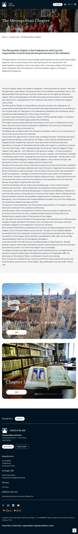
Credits (51, 525)
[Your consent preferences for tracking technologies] (74, 530)
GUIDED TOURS (21, 447)
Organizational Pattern (41, 525)
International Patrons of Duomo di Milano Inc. (18, 496)
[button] (70, 4)
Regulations (8, 456)
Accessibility (6, 461)
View (16, 332)
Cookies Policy (16, 525)
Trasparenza (6, 463)
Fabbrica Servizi (9, 492)
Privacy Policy (6, 525)
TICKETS (58, 4)
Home (4, 37)
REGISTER (20, 419)
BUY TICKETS (8, 447)
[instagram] (8, 505)
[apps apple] (18, 510)
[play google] (7, 510)
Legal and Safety (27, 525)
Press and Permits (8, 466)
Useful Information (8, 475)
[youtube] (18, 505)
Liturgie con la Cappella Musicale (13, 478)
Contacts (5, 487)
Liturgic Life (14, 37)
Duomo (5, 482)
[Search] (65, 4)
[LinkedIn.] (13, 505)
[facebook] (3, 505)
